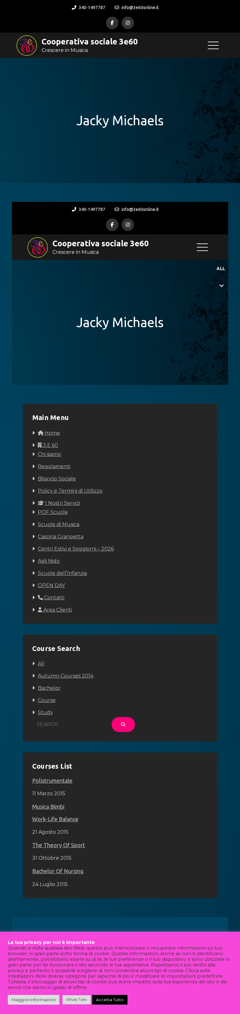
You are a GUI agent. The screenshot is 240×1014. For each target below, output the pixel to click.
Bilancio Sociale (57, 479)
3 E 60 (50, 445)
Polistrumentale (52, 780)
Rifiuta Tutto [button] (76, 999)
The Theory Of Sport (58, 845)
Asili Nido (49, 561)
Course (47, 700)
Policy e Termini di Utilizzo (70, 491)
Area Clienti (57, 610)
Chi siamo (49, 454)
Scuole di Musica (58, 524)
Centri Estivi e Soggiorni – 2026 (76, 549)
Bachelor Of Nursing (57, 871)
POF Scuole (53, 512)
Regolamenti (54, 466)
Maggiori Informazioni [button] (34, 999)
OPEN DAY (51, 585)
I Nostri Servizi (62, 503)
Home (51, 433)
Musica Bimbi (48, 806)
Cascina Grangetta (60, 537)
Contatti (53, 598)
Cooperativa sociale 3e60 (90, 41)
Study (45, 712)
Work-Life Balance (55, 819)
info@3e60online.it (140, 7)
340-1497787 (92, 7)
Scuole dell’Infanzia (62, 573)
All (41, 664)
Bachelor (49, 688)
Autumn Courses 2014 (65, 676)
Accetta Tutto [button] (110, 999)
